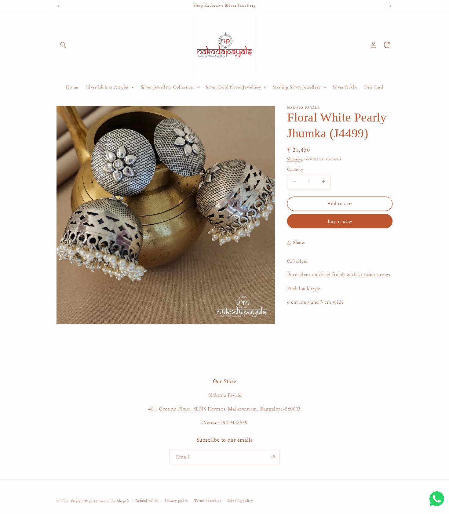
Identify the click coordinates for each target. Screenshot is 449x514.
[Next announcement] (390, 6)
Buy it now (339, 221)
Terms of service (207, 500)
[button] (63, 45)
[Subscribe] (272, 457)
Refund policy (147, 500)
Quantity (295, 169)
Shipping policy (240, 500)
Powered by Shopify (113, 501)
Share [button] (298, 242)
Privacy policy (176, 500)
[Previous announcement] (58, 6)
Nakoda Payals (83, 501)
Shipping (295, 159)
